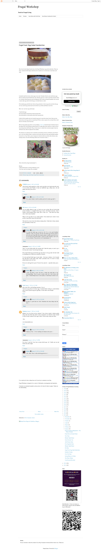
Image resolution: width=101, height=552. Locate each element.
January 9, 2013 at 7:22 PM (34, 340)
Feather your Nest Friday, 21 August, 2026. (71, 270)
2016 (65, 409)
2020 (65, 401)
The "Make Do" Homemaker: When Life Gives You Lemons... (71, 285)
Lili (23, 207)
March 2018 (65, 352)
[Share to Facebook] (40, 173)
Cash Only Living (68, 279)
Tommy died (66, 298)
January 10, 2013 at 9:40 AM (38, 351)
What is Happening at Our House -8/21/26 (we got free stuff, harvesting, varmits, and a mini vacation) (71, 182)
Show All (79, 186)
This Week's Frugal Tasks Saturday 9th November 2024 (71, 313)
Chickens (24, 175)
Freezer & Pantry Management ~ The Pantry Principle (73, 431)
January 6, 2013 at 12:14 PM (34, 246)
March (66, 425)
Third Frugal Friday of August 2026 (71, 176)
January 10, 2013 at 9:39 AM (38, 329)
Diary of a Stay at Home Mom (70, 258)
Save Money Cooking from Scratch (49, 16)
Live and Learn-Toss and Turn (70, 243)
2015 (65, 411)
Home (20, 16)
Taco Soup (67, 436)
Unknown (25, 311)
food (29, 175)
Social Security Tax (69, 440)
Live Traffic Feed (70, 349)
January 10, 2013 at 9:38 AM (38, 299)
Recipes (25, 16)
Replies (25, 194)
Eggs (27, 175)
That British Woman (68, 253)
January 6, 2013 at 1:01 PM (37, 270)
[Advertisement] (50, 28)
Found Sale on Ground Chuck (71, 434)
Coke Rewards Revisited (70, 460)
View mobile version (39, 414)
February (67, 427)
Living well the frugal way (70, 302)
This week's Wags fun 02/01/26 (70, 303)
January (67, 428)
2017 (65, 407)
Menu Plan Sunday (67, 162)
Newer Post (21, 411)
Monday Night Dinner (69, 438)
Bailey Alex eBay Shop (67, 117)
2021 (65, 399)
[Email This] (36, 173)
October (67, 420)
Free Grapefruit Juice (69, 444)
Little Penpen (67, 307)
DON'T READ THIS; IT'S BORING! (70, 292)
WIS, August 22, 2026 (68, 166)
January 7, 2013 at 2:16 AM (33, 311)
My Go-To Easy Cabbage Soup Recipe (71, 240)
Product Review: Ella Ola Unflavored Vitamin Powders (71, 287)
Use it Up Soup (68, 454)
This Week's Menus (69, 458)
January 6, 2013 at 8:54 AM (33, 184)
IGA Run (67, 448)
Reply (24, 191)
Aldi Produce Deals (69, 442)
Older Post (56, 411)
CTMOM (25, 184)
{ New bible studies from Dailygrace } (71, 259)
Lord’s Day (66, 249)
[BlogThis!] (38, 173)
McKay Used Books (73, 355)
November (67, 418)
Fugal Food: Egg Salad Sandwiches (72, 450)
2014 (65, 413)
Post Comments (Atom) (30, 417)
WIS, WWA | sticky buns (69, 276)
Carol (24, 285)
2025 (65, 390)
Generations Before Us (69, 318)
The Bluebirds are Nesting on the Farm (71, 268)
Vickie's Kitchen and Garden (70, 180)
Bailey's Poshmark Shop (67, 122)
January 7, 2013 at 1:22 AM (31, 285)
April (66, 423)
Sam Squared (67, 165)
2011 (65, 465)
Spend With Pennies (68, 239)
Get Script (66, 383)
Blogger (56, 548)
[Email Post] (34, 173)
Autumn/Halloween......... (69, 254)
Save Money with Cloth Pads (34, 16)
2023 (65, 395)
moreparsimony (67, 297)
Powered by (68, 105)
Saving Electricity (67, 155)
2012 (65, 463)
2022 (65, 397)
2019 (65, 403)
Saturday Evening (68, 452)
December (67, 416)
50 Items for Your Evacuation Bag (70, 281)
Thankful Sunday (67, 244)
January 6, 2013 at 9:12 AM (37, 197)
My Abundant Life (68, 312)
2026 (65, 388)
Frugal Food (36, 175)
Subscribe (71, 101)
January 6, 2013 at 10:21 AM (38, 230)
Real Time (70, 383)
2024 (65, 393)
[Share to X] (39, 173)
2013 (65, 415)
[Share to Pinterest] (42, 173)
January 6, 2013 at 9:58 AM (30, 207)
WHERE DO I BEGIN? (68, 294)
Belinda (28, 197)
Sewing (65, 308)
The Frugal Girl (67, 275)
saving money (41, 175)
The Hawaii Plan (67, 161)
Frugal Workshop (28, 6)
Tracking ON (75, 383)
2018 (65, 405)
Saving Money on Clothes (70, 456)
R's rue (65, 248)
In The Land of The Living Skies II (71, 170)
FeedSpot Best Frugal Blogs (69, 153)
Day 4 (65, 171)
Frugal (32, 175)
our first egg (42, 124)
